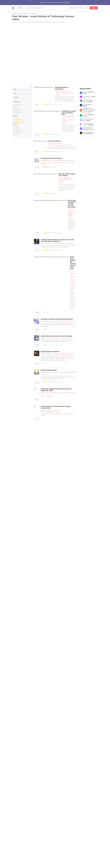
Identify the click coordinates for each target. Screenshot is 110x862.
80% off (89, 96)
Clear (31, 86)
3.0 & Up (23, 123)
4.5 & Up (23, 119)
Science (42, 321)
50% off (84, 114)
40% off (84, 92)
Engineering (57, 91)
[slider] (46, 104)
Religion (48, 353)
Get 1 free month (87, 104)
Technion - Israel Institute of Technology (27, 13)
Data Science (50, 410)
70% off (85, 110)
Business (63, 116)
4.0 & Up (23, 121)
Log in (86, 8)
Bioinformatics (48, 321)
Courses (80, 8)
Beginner (17, 111)
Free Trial (56, 372)
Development (70, 209)
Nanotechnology (64, 91)
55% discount (88, 127)
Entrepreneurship (70, 116)
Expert (16, 114)
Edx (74, 321)
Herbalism (47, 243)
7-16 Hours (17, 131)
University (14, 13)
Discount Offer (54, 392)
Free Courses (72, 8)
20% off (91, 100)
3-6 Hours (17, 129)
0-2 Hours (17, 127)
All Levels (17, 109)
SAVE (37, 104)
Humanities (43, 353)
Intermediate (18, 112)
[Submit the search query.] (27, 8)
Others (48, 160)
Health (42, 243)
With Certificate (18, 104)
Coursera (58, 94)
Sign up (94, 8)
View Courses (67, 2)
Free (70, 91)
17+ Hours (17, 133)
